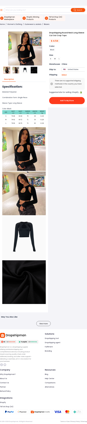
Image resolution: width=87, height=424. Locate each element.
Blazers (46, 24)
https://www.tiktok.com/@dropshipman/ (2, 364)
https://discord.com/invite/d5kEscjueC (5, 364)
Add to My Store (67, 100)
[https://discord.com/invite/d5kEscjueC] (5, 364)
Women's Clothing (14, 24)
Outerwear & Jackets (33, 24)
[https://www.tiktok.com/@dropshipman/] (1, 364)
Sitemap (84, 421)
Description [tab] (9, 79)
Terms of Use (65, 421)
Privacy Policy (75, 421)
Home (2, 24)
